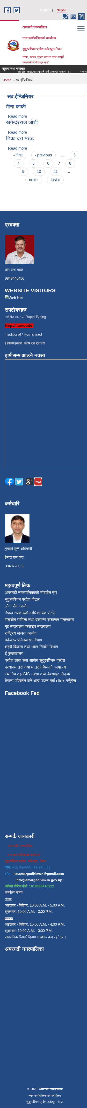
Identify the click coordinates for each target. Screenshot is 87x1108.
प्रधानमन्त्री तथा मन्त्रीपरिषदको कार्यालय (35, 667)
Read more (17, 116)
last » (55, 180)
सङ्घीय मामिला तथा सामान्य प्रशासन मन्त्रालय (39, 619)
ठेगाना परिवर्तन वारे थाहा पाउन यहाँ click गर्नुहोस (40, 680)
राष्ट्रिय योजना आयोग (20, 633)
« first (17, 155)
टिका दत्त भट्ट (20, 138)
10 (39, 171)
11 (56, 171)
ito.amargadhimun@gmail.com (39, 874)
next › (33, 180)
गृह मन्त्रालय (14, 626)
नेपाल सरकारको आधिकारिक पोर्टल (30, 613)
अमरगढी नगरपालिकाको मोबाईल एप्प (31, 592)
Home (7, 80)
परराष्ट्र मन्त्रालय (38, 626)
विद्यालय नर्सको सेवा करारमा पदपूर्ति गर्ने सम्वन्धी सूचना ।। (34, 72)
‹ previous (43, 155)
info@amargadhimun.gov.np (38, 880)
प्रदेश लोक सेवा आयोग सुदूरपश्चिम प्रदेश (35, 660)
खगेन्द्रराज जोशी (22, 122)
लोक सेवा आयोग (17, 606)
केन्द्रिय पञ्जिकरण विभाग (23, 640)
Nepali (61, 10)
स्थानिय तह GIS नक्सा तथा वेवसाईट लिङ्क (37, 674)
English (45, 10)
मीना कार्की (16, 107)
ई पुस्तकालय (14, 653)
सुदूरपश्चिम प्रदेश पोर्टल (22, 599)
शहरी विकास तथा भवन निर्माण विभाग (31, 647)
